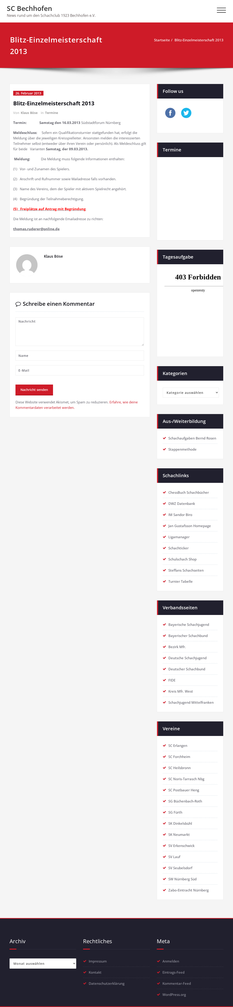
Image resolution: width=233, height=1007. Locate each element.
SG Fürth (175, 812)
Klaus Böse (29, 113)
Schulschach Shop (182, 559)
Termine (51, 113)
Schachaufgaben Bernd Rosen (192, 438)
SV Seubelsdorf (180, 868)
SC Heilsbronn (179, 767)
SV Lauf (174, 856)
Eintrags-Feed (173, 972)
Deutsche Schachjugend (187, 658)
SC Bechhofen (29, 8)
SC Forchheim (179, 756)
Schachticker (178, 548)
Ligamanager (179, 537)
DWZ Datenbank (181, 503)
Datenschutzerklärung (106, 983)
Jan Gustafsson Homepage (189, 525)
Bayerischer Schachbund (188, 635)
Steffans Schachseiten (186, 570)
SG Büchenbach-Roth (185, 801)
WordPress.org (174, 994)
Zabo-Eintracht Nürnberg (188, 890)
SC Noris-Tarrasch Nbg (186, 779)
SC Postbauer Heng (183, 790)
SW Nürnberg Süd (182, 879)
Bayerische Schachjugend (188, 624)
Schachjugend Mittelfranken (191, 702)
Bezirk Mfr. (177, 646)
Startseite (162, 40)
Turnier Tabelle (180, 581)
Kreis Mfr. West (180, 691)
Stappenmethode (182, 449)
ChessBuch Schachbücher (188, 492)
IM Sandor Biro (180, 514)
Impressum (98, 961)
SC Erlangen (177, 745)
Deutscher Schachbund (186, 669)
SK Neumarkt (179, 834)
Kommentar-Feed (176, 983)
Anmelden (170, 961)
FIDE (171, 680)
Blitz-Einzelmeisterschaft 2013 (199, 40)
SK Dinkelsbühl (180, 823)
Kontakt (95, 972)
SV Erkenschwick (181, 845)
